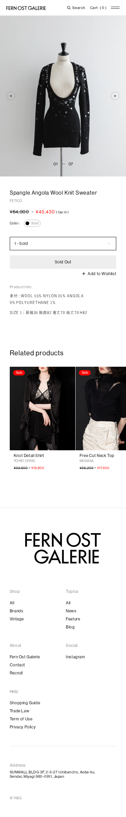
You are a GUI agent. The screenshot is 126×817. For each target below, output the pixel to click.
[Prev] (10, 96)
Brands (17, 611)
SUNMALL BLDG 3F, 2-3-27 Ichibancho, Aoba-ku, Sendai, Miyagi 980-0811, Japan (52, 774)
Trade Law (19, 711)
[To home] (26, 8)
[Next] (115, 96)
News (71, 611)
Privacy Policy (23, 727)
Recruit (16, 673)
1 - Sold (21, 243)
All (12, 603)
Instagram (75, 657)
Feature (73, 619)
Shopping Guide (25, 703)
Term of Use (21, 719)
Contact (17, 665)
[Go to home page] (63, 548)
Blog (70, 627)
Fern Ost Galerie (25, 657)
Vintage (17, 619)
